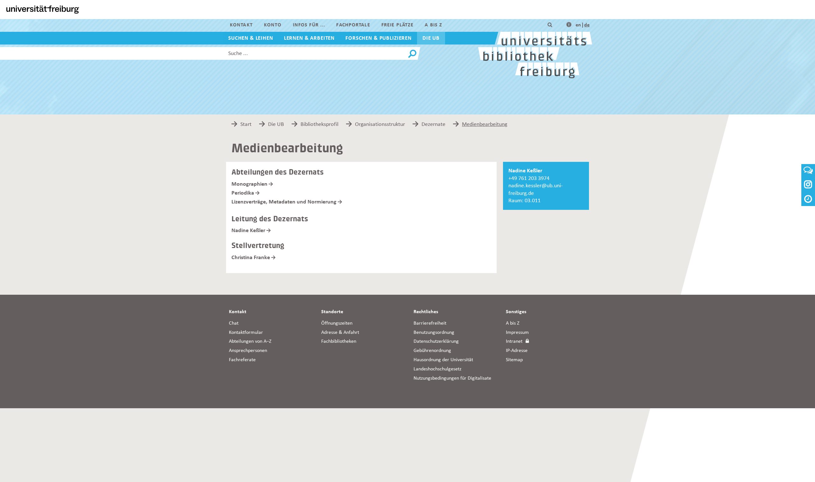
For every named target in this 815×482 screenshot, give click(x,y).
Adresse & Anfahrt (340, 332)
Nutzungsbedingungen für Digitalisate (452, 378)
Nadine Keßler (248, 230)
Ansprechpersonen (248, 350)
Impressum (517, 332)
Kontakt (241, 25)
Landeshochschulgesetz (437, 369)
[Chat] (808, 172)
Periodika (242, 193)
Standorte (332, 311)
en (578, 25)
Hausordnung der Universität (443, 359)
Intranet (514, 341)
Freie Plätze (397, 25)
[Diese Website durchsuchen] (550, 25)
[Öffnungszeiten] (808, 199)
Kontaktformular (246, 332)
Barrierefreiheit (430, 323)
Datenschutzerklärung (436, 341)
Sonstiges (516, 311)
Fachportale (353, 25)
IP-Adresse (517, 350)
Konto (273, 25)
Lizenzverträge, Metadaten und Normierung (284, 202)
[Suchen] (412, 54)
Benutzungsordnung (434, 332)
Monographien (249, 184)
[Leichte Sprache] (568, 25)
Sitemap (514, 359)
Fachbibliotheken (338, 341)
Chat (233, 323)
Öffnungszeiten (336, 323)
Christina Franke (250, 257)
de (587, 25)
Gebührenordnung (432, 350)
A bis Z (433, 25)
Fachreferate (242, 359)
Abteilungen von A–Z (250, 341)
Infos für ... (309, 25)
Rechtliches (426, 311)
